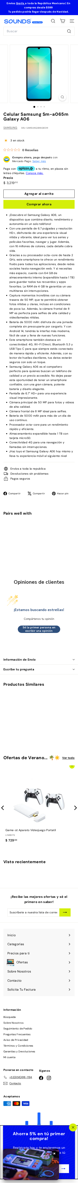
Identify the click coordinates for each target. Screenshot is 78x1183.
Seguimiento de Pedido (17, 1028)
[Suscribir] (63, 1168)
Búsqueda (9, 1017)
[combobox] (39, 31)
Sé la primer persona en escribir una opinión (39, 629)
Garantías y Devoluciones (19, 1051)
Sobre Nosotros (13, 1022)
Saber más (39, 161)
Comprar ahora (39, 204)
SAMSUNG (10, 127)
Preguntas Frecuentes (17, 1034)
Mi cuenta (9, 1057)
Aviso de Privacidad (15, 1040)
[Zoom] (62, 97)
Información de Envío (19, 660)
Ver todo (68, 758)
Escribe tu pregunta (18, 669)
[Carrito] (62, 21)
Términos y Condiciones (18, 1045)
